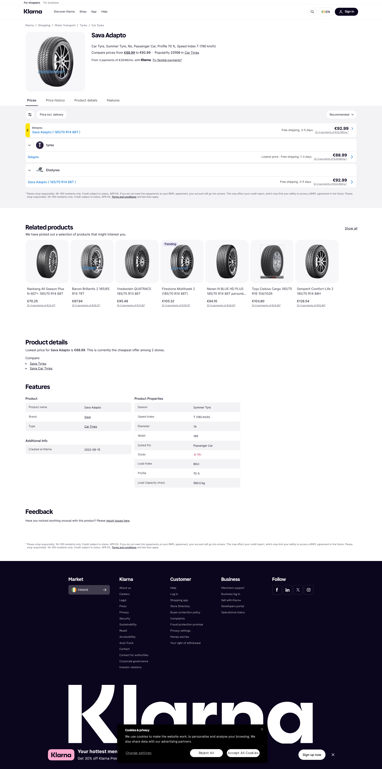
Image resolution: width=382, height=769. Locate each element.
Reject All (206, 753)
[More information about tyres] (29, 145)
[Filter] (29, 115)
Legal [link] (122, 600)
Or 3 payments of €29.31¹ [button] (86, 305)
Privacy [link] (124, 612)
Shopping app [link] (179, 600)
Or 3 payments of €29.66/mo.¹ (330, 158)
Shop (83, 11)
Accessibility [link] (127, 637)
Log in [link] (174, 594)
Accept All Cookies (243, 753)
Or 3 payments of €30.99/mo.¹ (332, 132)
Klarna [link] (29, 25)
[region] (192, 743)
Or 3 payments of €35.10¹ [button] (176, 305)
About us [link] (125, 588)
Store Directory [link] (180, 606)
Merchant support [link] (232, 588)
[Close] (262, 729)
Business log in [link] (230, 594)
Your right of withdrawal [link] (185, 643)
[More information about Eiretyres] (29, 170)
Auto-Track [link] (126, 643)
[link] (277, 590)
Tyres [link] (83, 25)
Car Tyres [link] (98, 25)
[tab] (31, 100)
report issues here (118, 520)
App (93, 11)
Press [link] (123, 606)
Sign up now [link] (312, 755)
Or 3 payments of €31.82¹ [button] (131, 305)
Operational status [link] (233, 612)
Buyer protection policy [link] (185, 612)
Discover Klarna (64, 11)
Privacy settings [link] (180, 630)
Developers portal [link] (232, 606)
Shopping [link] (44, 25)
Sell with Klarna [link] (231, 600)
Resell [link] (123, 630)
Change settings (139, 753)
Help (104, 11)
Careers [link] (124, 594)
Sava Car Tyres (41, 368)
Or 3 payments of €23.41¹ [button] (41, 305)
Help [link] (173, 588)
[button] (325, 11)
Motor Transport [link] (65, 25)
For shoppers (32, 2)
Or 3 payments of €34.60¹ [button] (266, 305)
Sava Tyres (38, 364)
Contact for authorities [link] (133, 655)
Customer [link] (180, 579)
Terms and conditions (124, 196)
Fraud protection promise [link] (186, 624)
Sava (87, 417)
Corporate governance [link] (133, 661)
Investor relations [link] (130, 667)
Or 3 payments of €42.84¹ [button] (311, 305)
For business (51, 2)
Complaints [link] (177, 618)
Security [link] (124, 618)
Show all (351, 228)
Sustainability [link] (128, 624)
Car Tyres (192, 52)
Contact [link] (124, 649)
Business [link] (230, 579)
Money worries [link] (179, 637)
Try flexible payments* (167, 60)
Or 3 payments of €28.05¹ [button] (221, 305)
